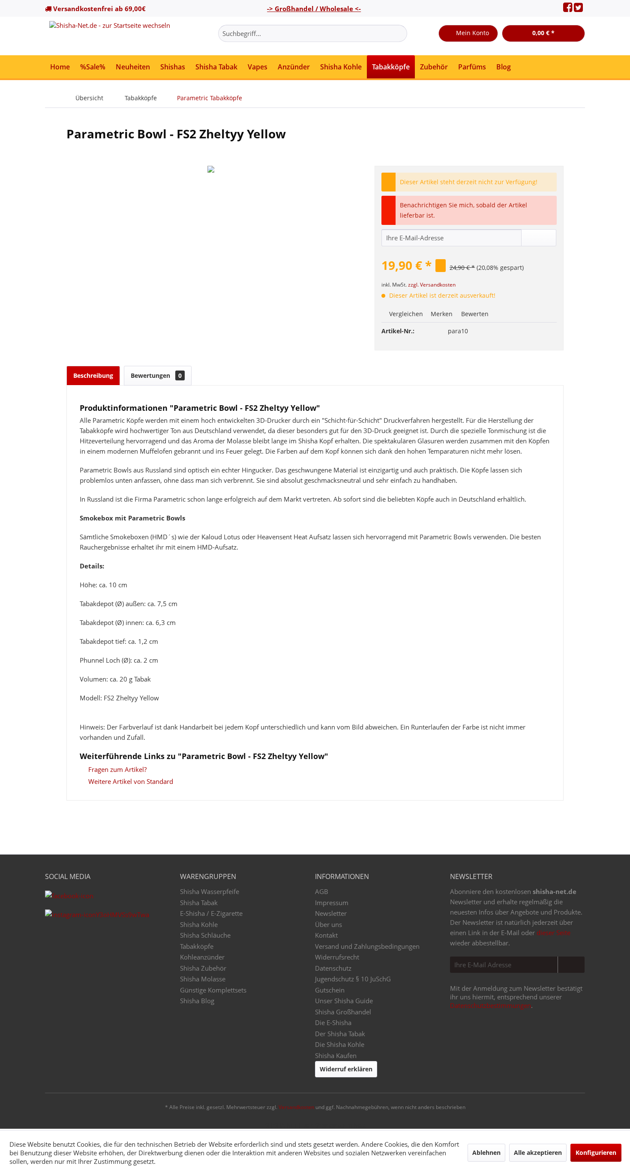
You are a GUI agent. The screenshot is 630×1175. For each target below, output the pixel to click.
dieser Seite (553, 932)
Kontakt (326, 935)
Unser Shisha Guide (344, 1000)
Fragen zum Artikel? (117, 769)
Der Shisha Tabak (340, 1033)
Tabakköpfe (196, 946)
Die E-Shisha (333, 1022)
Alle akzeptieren (538, 1152)
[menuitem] (312, 33)
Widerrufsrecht (337, 957)
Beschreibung (93, 375)
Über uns (328, 924)
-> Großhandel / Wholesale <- (314, 8)
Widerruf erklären (346, 1069)
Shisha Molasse (202, 979)
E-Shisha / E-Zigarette (211, 913)
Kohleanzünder (202, 957)
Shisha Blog (197, 1000)
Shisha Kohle (199, 924)
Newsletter (331, 913)
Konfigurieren (596, 1152)
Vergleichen (405, 314)
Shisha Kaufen (336, 1055)
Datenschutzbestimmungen (490, 1005)
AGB (321, 891)
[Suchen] (399, 33)
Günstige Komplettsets (213, 990)
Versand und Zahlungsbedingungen (367, 946)
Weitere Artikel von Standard (130, 781)
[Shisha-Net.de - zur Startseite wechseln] (109, 36)
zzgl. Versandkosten (432, 284)
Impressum (331, 902)
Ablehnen (486, 1152)
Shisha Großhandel (343, 1012)
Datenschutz (333, 968)
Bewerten (474, 314)
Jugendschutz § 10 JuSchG (353, 979)
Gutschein (330, 990)
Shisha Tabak (199, 902)
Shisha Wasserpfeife (209, 891)
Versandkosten (296, 1107)
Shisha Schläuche (205, 935)
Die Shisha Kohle (339, 1044)
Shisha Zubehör (203, 968)
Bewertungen (156, 375)
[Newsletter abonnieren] (571, 965)
